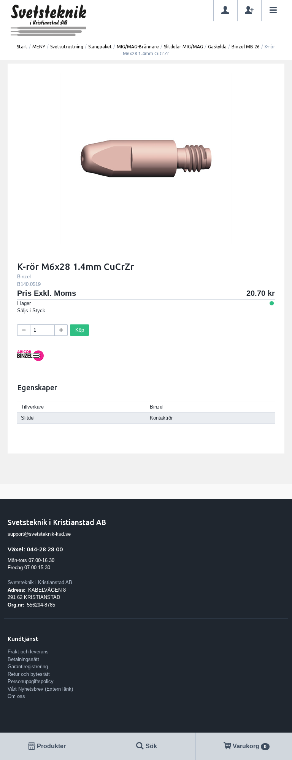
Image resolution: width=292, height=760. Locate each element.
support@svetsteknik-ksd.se (39, 534)
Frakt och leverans (28, 652)
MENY (38, 46)
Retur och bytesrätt (29, 674)
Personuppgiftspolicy (31, 681)
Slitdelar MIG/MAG (183, 46)
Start (22, 46)
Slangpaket (100, 46)
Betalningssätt (23, 659)
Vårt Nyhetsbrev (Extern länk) (40, 689)
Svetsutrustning (66, 46)
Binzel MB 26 (246, 46)
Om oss (16, 696)
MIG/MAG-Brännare (138, 46)
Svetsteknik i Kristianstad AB (40, 582)
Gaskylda (217, 46)
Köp (79, 330)
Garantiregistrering (28, 666)
